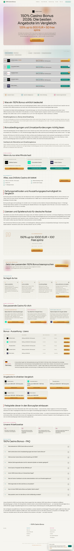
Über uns (28, 530)
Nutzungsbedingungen (54, 535)
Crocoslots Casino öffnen (37, 168)
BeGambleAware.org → (37, 545)
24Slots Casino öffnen (14, 168)
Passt (70, 546)
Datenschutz (52, 531)
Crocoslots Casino (15, 66)
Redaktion (28, 533)
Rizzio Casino (14, 85)
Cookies (51, 533)
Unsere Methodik (30, 531)
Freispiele (30, 53)
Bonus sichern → (37, 39)
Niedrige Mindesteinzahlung (46, 53)
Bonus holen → (14, 387)
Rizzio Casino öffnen (59, 168)
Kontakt (28, 535)
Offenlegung (52, 537)
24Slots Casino (14, 60)
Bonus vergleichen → (62, 265)
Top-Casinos (68, 1)
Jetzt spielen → (38, 321)
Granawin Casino (14, 79)
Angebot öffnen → (61, 321)
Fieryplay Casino (14, 72)
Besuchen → (66, 338)
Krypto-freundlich (37, 53)
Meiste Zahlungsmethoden (9, 54)
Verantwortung (52, 530)
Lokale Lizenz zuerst (18, 54)
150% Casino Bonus (37, 524)
